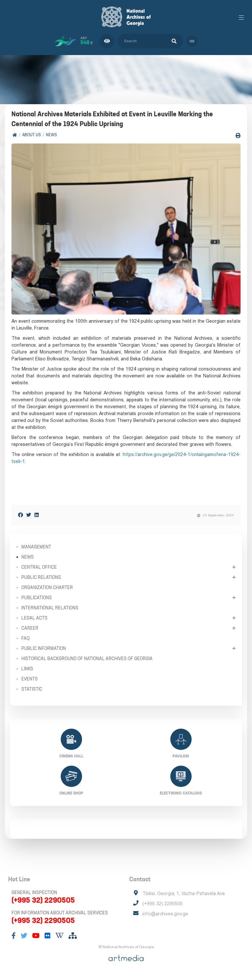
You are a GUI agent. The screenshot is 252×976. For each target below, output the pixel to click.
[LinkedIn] (36, 515)
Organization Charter (47, 587)
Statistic (31, 689)
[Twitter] (28, 515)
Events (29, 679)
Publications (36, 598)
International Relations (49, 608)
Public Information (43, 648)
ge (192, 41)
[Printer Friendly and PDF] (238, 135)
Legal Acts (34, 618)
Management (36, 547)
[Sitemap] (73, 935)
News (51, 134)
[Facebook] (20, 515)
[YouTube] (36, 935)
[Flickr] (48, 935)
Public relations (41, 577)
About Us (31, 134)
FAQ (25, 638)
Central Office (39, 567)
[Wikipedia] (59, 935)
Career (29, 628)
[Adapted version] (106, 41)
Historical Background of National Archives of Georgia (87, 658)
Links (27, 669)
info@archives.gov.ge (165, 913)
